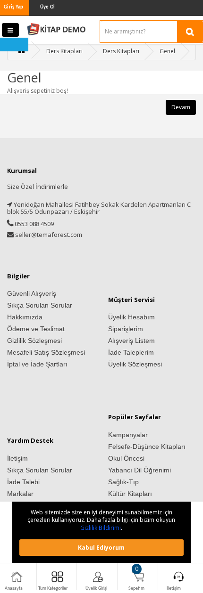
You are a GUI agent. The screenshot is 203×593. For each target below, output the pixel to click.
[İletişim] (178, 576)
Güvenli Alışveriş (31, 293)
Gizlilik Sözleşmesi (34, 340)
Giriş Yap (14, 7)
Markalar (20, 493)
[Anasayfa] (16, 576)
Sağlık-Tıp (123, 482)
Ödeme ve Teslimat (36, 329)
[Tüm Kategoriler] (57, 576)
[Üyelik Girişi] (98, 576)
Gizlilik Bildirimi (100, 528)
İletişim (17, 458)
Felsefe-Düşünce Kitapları (147, 446)
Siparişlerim (125, 329)
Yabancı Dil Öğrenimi (139, 470)
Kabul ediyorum (101, 548)
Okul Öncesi (126, 458)
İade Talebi (23, 482)
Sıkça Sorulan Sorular (39, 305)
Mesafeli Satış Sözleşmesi (46, 352)
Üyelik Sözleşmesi (135, 364)
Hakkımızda (24, 317)
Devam (180, 107)
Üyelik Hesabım (131, 317)
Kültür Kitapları (130, 493)
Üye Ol (47, 7)
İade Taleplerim (131, 352)
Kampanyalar (128, 435)
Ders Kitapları (64, 51)
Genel (167, 51)
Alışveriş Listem (131, 340)
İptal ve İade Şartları (37, 364)
